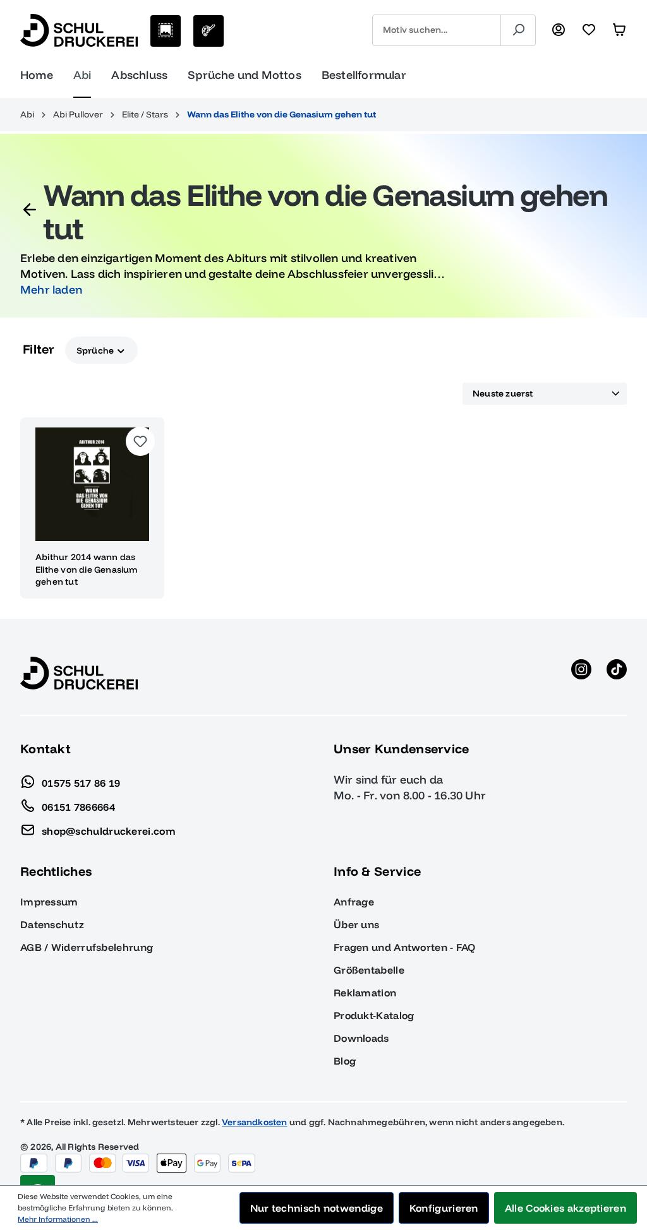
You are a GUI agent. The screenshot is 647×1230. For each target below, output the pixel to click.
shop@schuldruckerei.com (109, 830)
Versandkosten (254, 1122)
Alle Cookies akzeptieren (565, 1208)
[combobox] (436, 30)
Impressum (49, 901)
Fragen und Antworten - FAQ (405, 947)
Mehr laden (51, 289)
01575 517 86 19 (81, 782)
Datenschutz (52, 924)
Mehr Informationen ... (58, 1219)
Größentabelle (369, 970)
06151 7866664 (78, 806)
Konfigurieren (443, 1208)
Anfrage (354, 901)
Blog (345, 1060)
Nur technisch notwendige (316, 1208)
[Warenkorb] (619, 30)
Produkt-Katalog (374, 1015)
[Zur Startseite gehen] (79, 30)
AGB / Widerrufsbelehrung (86, 947)
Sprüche (96, 350)
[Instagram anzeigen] (581, 673)
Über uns (356, 924)
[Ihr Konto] (558, 30)
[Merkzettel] (588, 30)
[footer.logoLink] (79, 672)
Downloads (361, 1038)
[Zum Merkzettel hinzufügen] (140, 441)
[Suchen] (518, 30)
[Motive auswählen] (165, 31)
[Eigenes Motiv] (208, 31)
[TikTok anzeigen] (617, 673)
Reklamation (365, 992)
